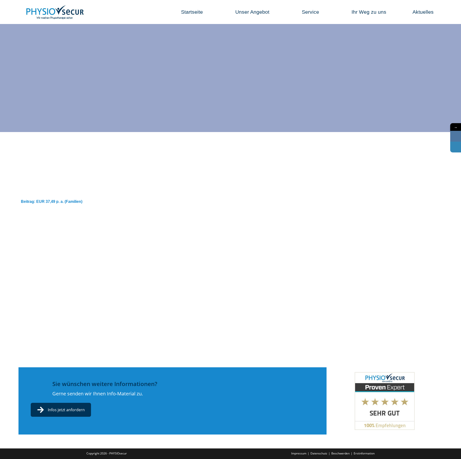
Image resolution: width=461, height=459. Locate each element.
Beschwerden (340, 453)
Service (310, 12)
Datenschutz (318, 453)
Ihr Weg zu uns (369, 12)
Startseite (192, 12)
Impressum (298, 453)
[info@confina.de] (455, 147)
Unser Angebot (252, 12)
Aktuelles (423, 12)
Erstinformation (364, 453)
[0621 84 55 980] (455, 136)
